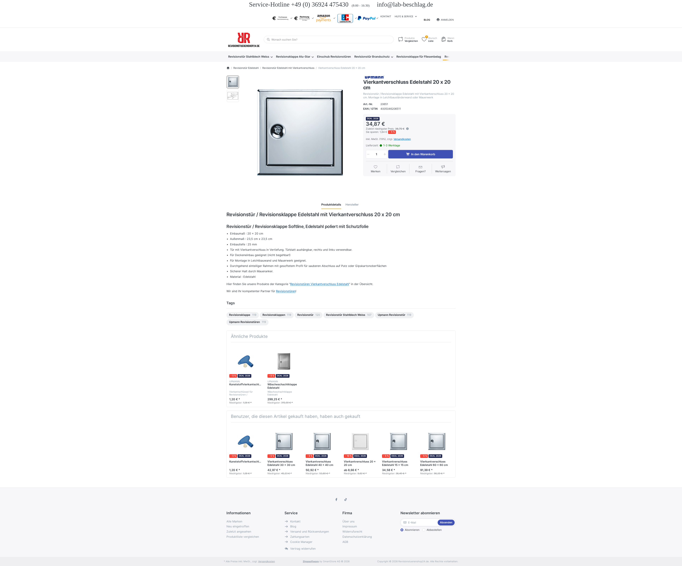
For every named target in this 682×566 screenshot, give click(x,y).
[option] (233, 82)
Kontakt (385, 16)
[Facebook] (336, 499)
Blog (427, 19)
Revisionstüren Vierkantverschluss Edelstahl (319, 284)
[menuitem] (250, 57)
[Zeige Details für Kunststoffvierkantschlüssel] (245, 361)
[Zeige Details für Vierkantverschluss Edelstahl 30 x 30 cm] (283, 441)
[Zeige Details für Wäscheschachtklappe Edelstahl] (283, 361)
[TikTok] (346, 499)
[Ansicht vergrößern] (300, 133)
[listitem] (300, 133)
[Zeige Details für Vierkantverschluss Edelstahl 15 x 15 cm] (398, 441)
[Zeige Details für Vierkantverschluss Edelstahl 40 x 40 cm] (322, 441)
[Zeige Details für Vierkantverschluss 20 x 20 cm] (360, 441)
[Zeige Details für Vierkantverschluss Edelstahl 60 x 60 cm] (436, 441)
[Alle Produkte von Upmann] (374, 77)
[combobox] (329, 39)
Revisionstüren (286, 291)
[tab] (331, 204)
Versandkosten (402, 138)
